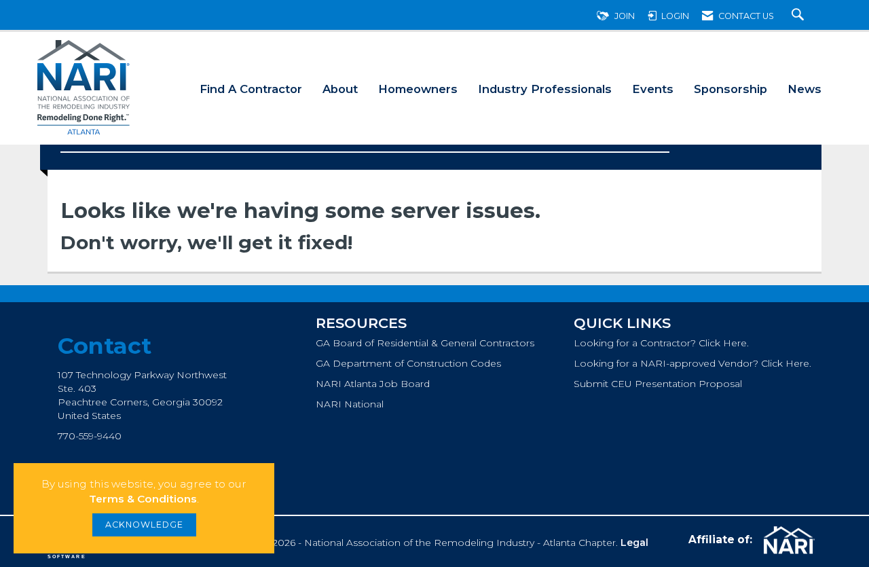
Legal (634, 542)
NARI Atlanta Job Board (373, 384)
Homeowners (418, 89)
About (340, 89)
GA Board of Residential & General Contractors (425, 343)
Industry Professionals (545, 89)
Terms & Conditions (143, 498)
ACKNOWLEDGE (144, 524)
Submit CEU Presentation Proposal (658, 384)
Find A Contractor (251, 89)
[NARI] (787, 540)
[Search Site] (799, 16)
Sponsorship (730, 89)
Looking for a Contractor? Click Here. (661, 343)
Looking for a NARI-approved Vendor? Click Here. (692, 363)
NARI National (350, 404)
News (804, 89)
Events (652, 89)
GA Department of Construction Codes (408, 363)
